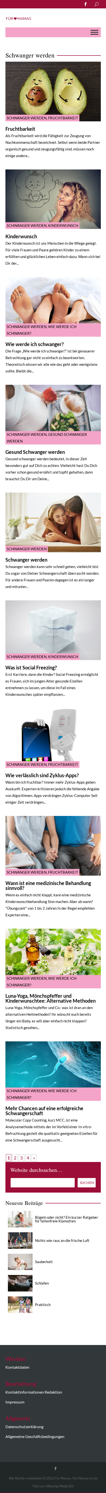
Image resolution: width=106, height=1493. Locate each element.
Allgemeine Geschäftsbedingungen (34, 1436)
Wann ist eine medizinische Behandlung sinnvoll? (48, 885)
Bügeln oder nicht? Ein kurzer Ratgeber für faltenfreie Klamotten (66, 1219)
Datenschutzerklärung (24, 1426)
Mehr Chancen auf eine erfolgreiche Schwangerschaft (44, 1110)
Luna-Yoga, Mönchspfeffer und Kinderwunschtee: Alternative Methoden (50, 998)
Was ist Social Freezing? (31, 667)
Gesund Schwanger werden (35, 452)
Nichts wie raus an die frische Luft (62, 1240)
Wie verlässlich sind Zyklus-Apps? (42, 775)
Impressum (14, 1402)
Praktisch (43, 1304)
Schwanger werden (27, 118)
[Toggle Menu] (94, 32)
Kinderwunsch (63, 225)
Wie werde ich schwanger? (34, 344)
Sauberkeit (44, 1261)
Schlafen (42, 1283)
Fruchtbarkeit (63, 118)
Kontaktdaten (17, 1367)
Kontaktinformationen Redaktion (33, 1392)
